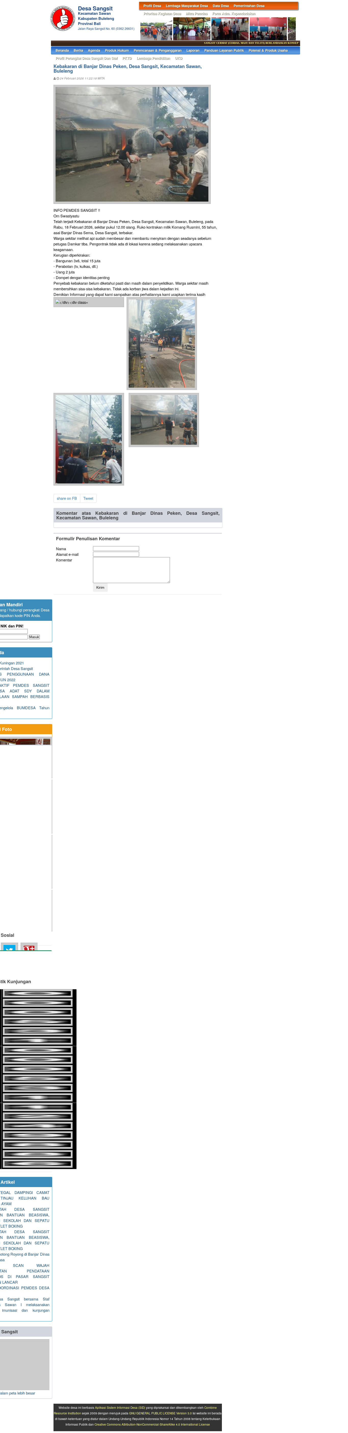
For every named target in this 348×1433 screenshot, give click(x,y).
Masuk (34, 637)
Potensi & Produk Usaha (268, 50)
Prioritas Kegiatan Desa (162, 13)
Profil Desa (152, 5)
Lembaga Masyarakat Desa (187, 5)
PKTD (127, 58)
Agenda (94, 50)
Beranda (62, 50)
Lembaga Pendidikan (153, 58)
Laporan (192, 50)
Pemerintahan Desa (249, 5)
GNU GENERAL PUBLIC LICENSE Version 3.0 (160, 1413)
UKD (178, 58)
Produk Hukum (117, 50)
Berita (78, 50)
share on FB (67, 498)
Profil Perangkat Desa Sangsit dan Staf (86, 58)
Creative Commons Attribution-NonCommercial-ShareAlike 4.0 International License (152, 1424)
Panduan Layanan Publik (224, 50)
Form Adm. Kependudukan (233, 13)
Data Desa (221, 5)
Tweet (88, 498)
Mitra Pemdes (196, 13)
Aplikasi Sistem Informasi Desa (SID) (120, 1407)
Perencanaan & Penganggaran (158, 50)
